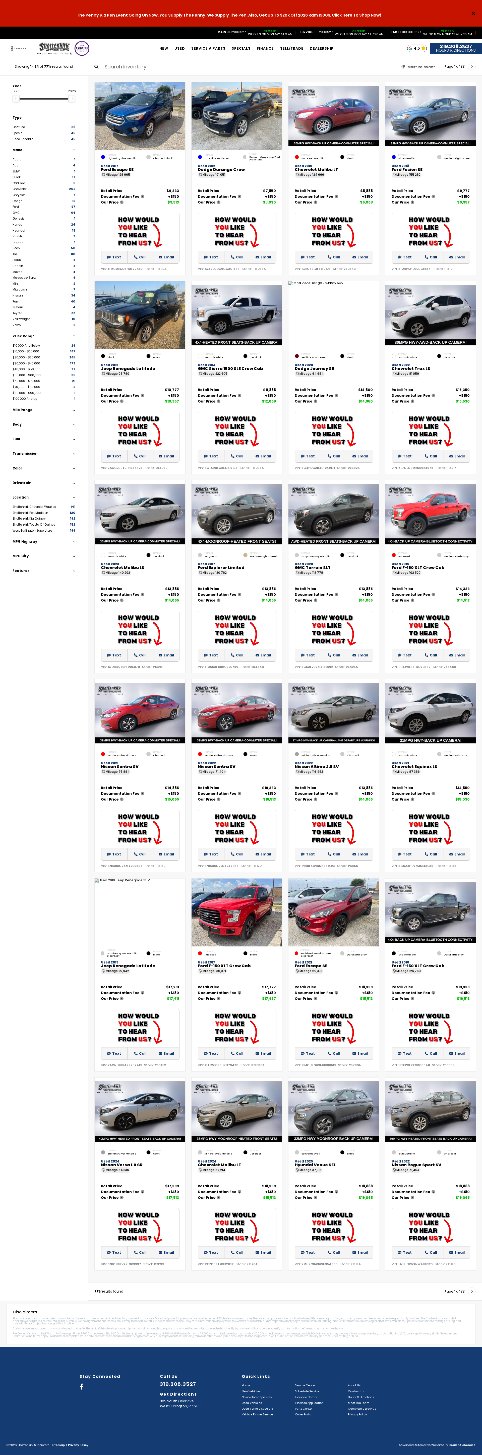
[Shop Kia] (18, 48)
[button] (181, 115)
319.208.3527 (231, 32)
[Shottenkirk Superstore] (54, 48)
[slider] (16, 98)
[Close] (473, 13)
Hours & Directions (456, 50)
